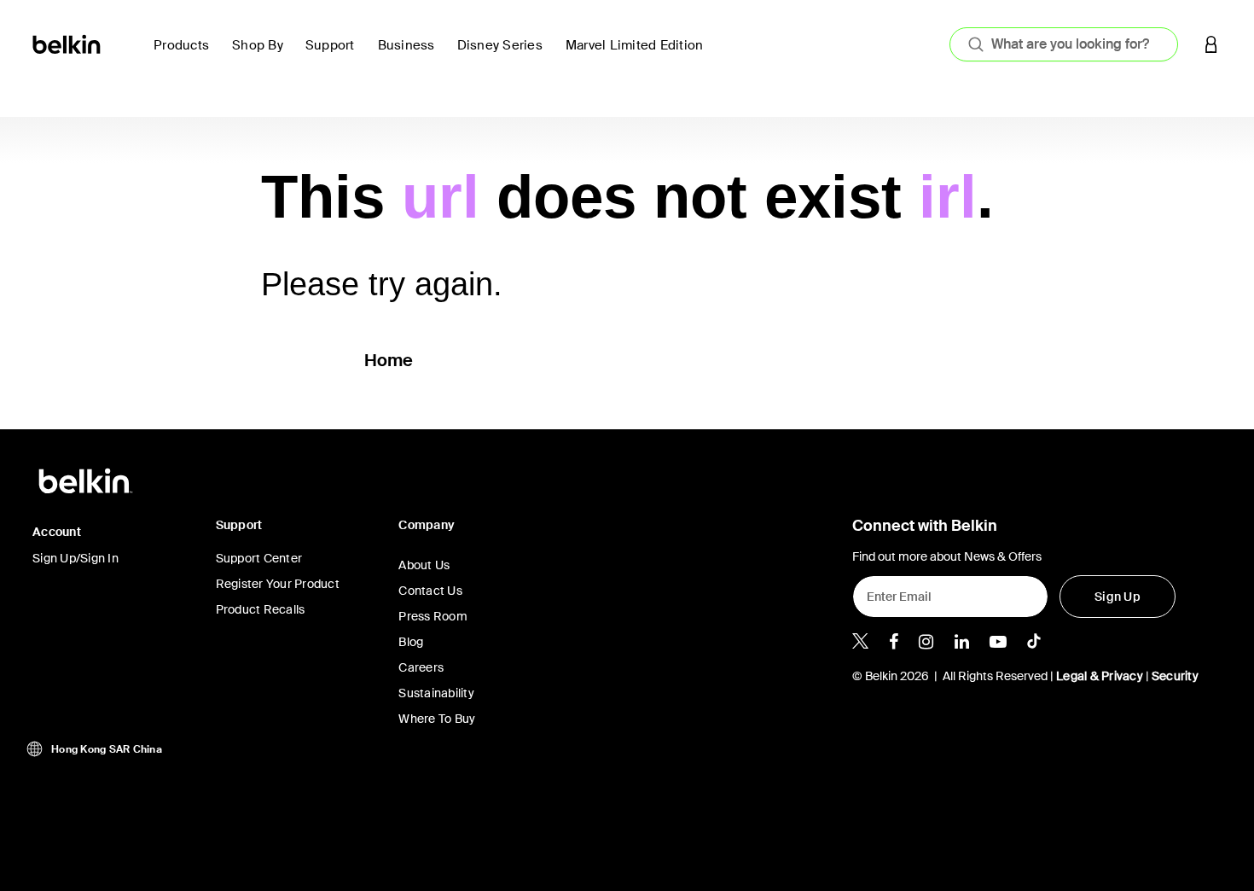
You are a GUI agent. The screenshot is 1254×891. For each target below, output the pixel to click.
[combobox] (1063, 44)
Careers (421, 667)
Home (389, 360)
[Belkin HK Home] (67, 43)
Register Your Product (278, 583)
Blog (410, 641)
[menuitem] (186, 55)
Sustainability (436, 693)
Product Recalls (260, 609)
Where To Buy (436, 718)
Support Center (259, 558)
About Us (424, 565)
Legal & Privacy (1099, 676)
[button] (1211, 44)
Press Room (432, 616)
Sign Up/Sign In (75, 558)
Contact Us (430, 590)
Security (1175, 676)
